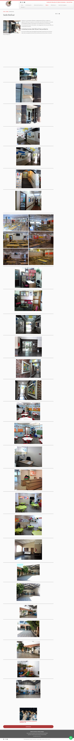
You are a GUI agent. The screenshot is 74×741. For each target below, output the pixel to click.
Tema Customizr (48, 739)
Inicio (22, 5)
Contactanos (28, 726)
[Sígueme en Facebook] (21, 2)
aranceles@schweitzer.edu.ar (37, 736)
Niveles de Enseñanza (38, 5)
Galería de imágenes (62, 5)
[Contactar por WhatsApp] (71, 738)
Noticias (22, 7)
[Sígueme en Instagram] (23, 2)
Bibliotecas (53, 5)
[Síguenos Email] (25, 2)
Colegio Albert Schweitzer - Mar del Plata (31, 739)
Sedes (47, 5)
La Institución (28, 5)
